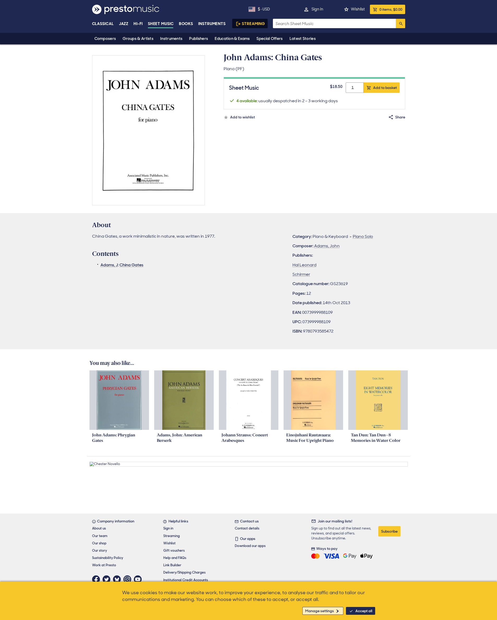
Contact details (247, 528)
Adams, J (109, 265)
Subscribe (389, 531)
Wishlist (358, 9)
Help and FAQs (174, 558)
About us (99, 528)
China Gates (131, 265)
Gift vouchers (174, 550)
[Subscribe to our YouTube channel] (139, 579)
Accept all (363, 611)
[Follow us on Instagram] (128, 579)
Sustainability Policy (107, 558)
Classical (103, 23)
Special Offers (269, 38)
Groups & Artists (138, 38)
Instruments (171, 38)
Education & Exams (232, 38)
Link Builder (172, 565)
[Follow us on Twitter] (108, 579)
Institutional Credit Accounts (185, 580)
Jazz (124, 23)
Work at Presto (104, 565)
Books (186, 23)
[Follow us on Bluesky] (118, 579)
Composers (105, 38)
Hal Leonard (304, 265)
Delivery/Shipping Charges (184, 572)
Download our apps (250, 546)
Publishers (198, 38)
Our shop (99, 543)
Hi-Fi (138, 23)
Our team (99, 536)
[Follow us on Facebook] (97, 579)
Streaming (253, 23)
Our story (99, 550)
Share (400, 117)
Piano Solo (363, 236)
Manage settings (319, 611)
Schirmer (301, 274)
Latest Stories (303, 38)
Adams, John (327, 246)
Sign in (317, 9)
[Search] (400, 23)
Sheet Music (161, 23)
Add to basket (385, 87)
